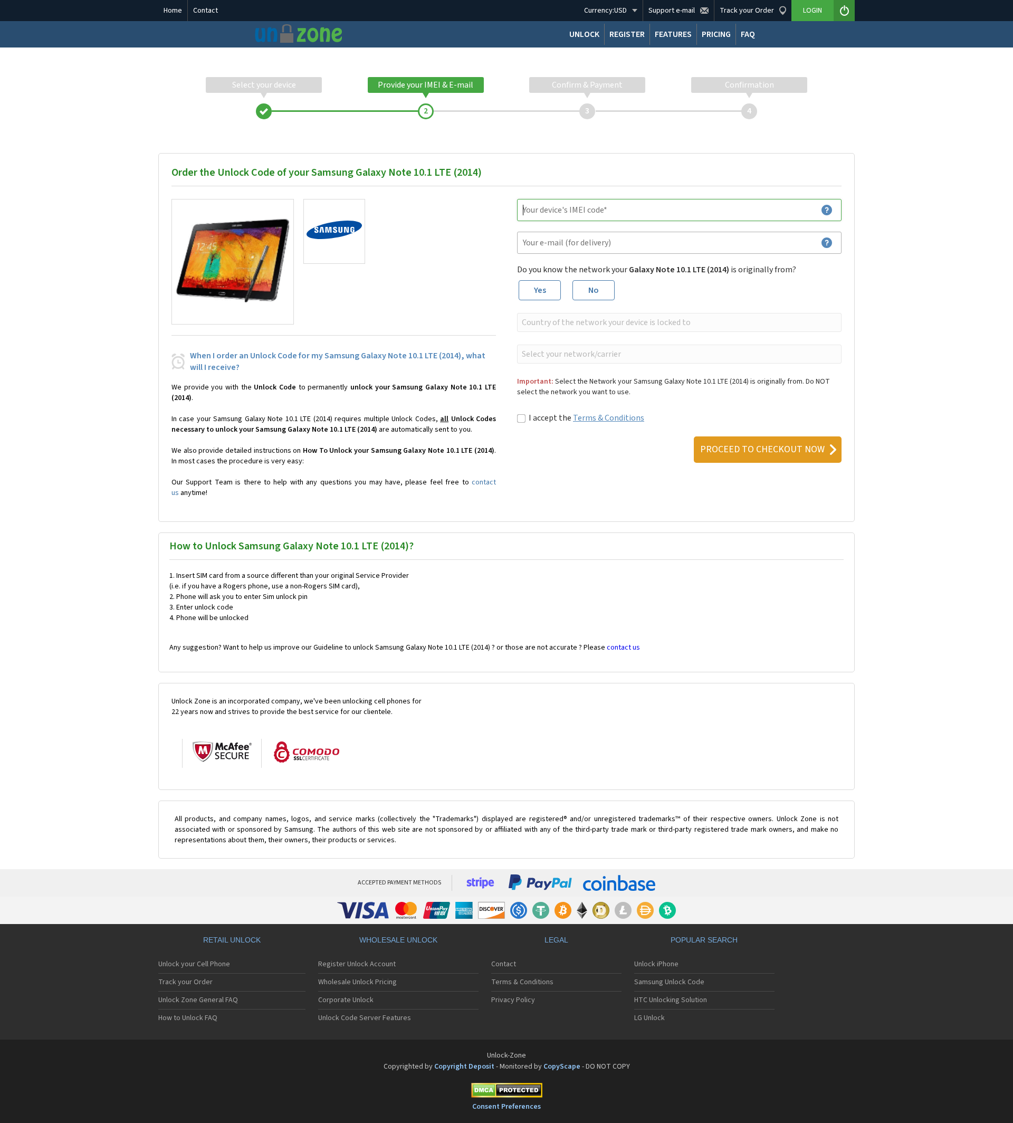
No (593, 290)
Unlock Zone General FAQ (198, 1000)
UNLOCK (584, 34)
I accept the (586, 418)
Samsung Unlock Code (669, 982)
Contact (205, 10)
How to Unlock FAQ (187, 1018)
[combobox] (678, 322)
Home (173, 10)
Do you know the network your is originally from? (656, 269)
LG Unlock (649, 1018)
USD (605, 10)
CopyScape (561, 1066)
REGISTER (627, 34)
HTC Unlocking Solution (670, 1000)
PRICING (716, 34)
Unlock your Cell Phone (194, 964)
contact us (623, 647)
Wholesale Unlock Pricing (357, 982)
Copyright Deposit (464, 1066)
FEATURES (673, 34)
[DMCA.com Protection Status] (506, 1092)
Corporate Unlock (346, 1000)
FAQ (748, 34)
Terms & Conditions (608, 418)
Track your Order (185, 982)
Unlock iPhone (656, 964)
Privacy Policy (513, 1000)
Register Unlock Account (357, 964)
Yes (540, 290)
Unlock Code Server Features (364, 1018)
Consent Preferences (506, 1106)
